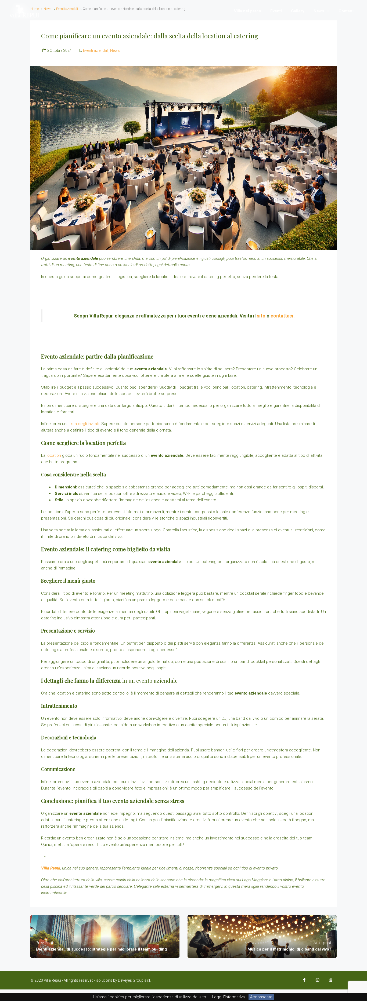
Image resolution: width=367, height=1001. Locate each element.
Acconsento (261, 997)
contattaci (282, 316)
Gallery (297, 11)
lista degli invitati (84, 423)
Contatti (346, 11)
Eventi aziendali (96, 50)
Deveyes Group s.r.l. (134, 980)
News (319, 11)
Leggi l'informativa (228, 997)
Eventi (276, 11)
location (54, 455)
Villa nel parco (247, 11)
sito (262, 316)
